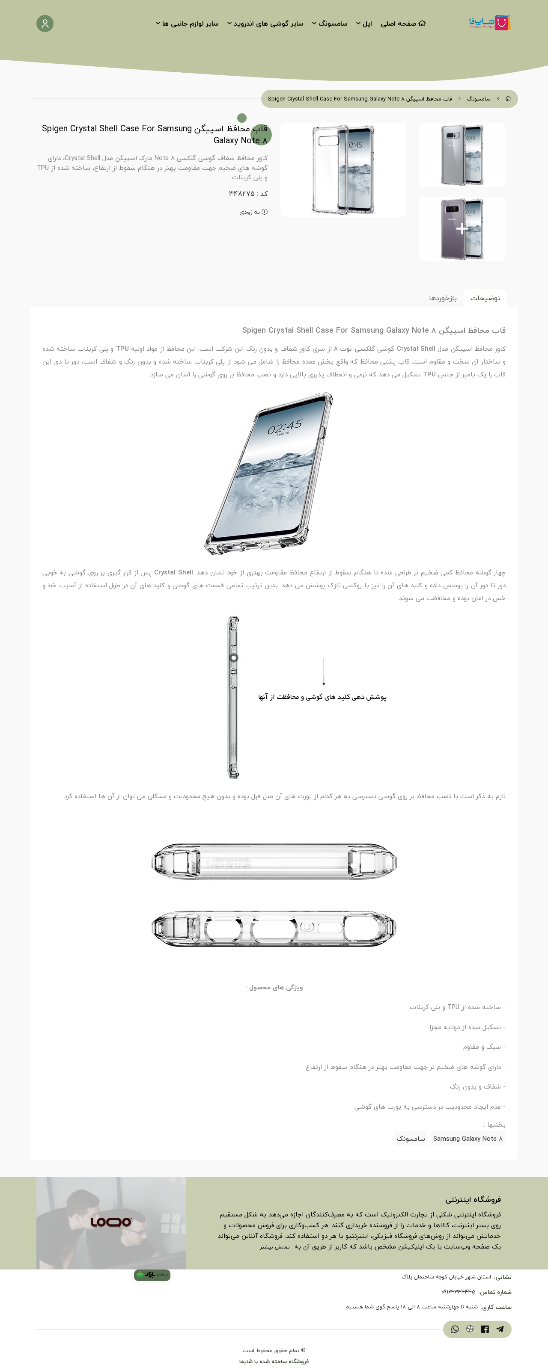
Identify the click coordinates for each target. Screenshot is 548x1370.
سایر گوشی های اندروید (269, 24)
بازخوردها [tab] (443, 298)
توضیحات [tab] (485, 298)
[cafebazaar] (152, 1275)
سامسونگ (333, 24)
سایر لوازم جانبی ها (190, 24)
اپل (367, 24)
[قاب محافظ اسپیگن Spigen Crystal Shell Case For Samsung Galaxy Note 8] (111, 1223)
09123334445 (458, 1292)
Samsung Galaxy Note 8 (468, 1138)
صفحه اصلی (398, 24)
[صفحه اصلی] (508, 99)
